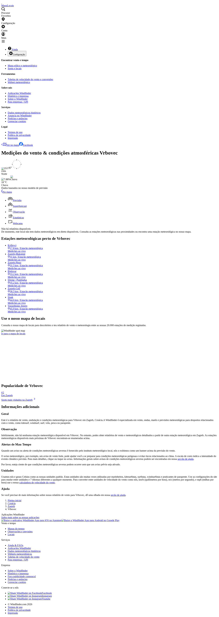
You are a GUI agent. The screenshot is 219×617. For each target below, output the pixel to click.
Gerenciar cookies (17, 121)
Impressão (13, 138)
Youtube (46, 598)
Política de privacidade (19, 135)
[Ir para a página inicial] (1, 2)
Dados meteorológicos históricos (24, 112)
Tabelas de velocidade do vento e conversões (30, 79)
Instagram (47, 596)
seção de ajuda (118, 495)
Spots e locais (14, 68)
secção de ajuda (186, 459)
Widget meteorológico (19, 82)
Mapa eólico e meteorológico (22, 65)
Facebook (28, 145)
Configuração (19, 54)
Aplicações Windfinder (19, 93)
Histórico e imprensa (18, 96)
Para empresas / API (18, 101)
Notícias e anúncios (17, 118)
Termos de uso (15, 132)
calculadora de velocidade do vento (37, 482)
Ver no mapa (12, 145)
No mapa (7, 192)
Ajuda (15, 49)
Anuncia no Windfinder (20, 115)
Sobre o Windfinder (18, 99)
